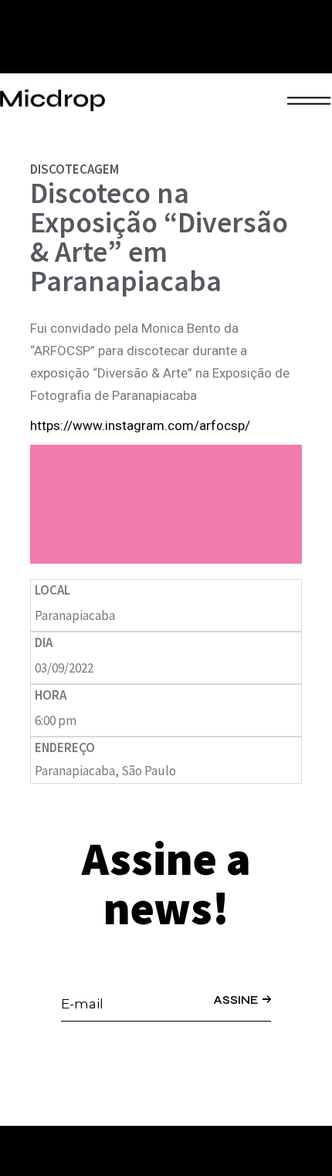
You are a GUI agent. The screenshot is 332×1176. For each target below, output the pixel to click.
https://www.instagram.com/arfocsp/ (140, 425)
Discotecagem (74, 169)
